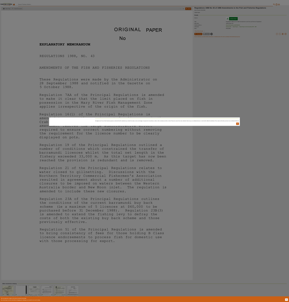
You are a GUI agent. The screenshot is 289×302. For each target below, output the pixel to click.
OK (237, 123)
